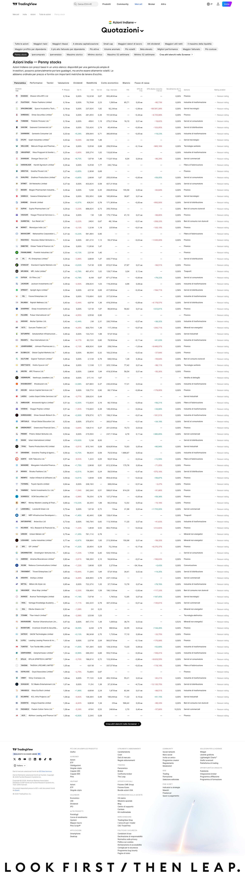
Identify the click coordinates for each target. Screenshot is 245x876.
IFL (23, 259)
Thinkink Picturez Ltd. (40, 121)
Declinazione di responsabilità (130, 836)
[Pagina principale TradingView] (25, 4)
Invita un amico (169, 757)
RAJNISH (24, 302)
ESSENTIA (24, 703)
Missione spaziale (125, 801)
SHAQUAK (25, 684)
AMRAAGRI (25, 403)
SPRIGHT (24, 290)
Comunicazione (190, 565)
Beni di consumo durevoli (194, 209)
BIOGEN (24, 190)
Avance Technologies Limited (42, 596)
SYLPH (23, 140)
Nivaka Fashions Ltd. (38, 471)
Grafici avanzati (206, 760)
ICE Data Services (45, 771)
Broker (151, 4)
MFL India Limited (38, 271)
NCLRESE (24, 528)
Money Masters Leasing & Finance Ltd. (43, 503)
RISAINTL (24, 340)
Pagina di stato (124, 853)
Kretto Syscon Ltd (40, 365)
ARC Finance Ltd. (36, 371)
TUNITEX (24, 647)
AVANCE (24, 596)
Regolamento (168, 763)
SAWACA (24, 196)
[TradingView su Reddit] (50, 759)
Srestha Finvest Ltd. (39, 171)
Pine (72, 777)
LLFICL (23, 640)
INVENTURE (25, 628)
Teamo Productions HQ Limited (41, 446)
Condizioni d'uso (124, 833)
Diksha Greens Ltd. (36, 609)
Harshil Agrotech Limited (44, 165)
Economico (74, 798)
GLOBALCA (25, 352)
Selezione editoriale (171, 779)
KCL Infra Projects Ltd (40, 697)
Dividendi (74, 804)
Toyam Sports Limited (40, 484)
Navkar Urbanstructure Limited (45, 621)
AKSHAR (24, 321)
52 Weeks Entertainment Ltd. (43, 684)
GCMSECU (25, 496)
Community (123, 4)
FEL (23, 296)
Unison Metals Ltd (36, 534)
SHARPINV (25, 309)
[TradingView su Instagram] (30, 759)
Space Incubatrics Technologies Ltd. (46, 108)
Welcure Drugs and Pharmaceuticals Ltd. (44, 146)
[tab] (21, 44)
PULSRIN (24, 315)
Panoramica (122, 768)
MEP (23, 515)
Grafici (73, 752)
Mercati (138, 4)
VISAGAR (24, 215)
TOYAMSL (24, 484)
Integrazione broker (208, 774)
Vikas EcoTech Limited (40, 690)
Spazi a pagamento (171, 796)
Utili (71, 801)
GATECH (24, 634)
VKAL (23, 603)
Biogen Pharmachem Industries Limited (43, 190)
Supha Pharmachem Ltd (39, 209)
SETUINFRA (25, 334)
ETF (71, 762)
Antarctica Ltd (40, 521)
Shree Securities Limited (42, 115)
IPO (71, 806)
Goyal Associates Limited (42, 672)
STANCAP (24, 265)
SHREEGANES (26, 415)
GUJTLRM (24, 359)
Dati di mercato (124, 757)
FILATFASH (25, 102)
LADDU (23, 396)
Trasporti (187, 271)
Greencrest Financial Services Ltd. (45, 428)
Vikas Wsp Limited (39, 590)
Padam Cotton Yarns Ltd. (42, 709)
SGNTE (23, 459)
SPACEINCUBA (26, 108)
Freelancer (167, 793)
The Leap (122, 777)
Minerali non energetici (193, 327)
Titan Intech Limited (38, 615)
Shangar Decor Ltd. (39, 158)
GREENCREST (26, 428)
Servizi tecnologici (191, 108)
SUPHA (23, 209)
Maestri (166, 790)
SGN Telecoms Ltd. (37, 459)
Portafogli (74, 814)
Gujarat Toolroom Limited (41, 359)
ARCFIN (24, 371)
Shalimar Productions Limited (43, 177)
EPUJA (23, 659)
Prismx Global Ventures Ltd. (40, 434)
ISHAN (23, 440)
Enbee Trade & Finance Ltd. (42, 246)
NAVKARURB (26, 622)
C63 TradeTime (124, 826)
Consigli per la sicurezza (128, 848)
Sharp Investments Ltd (41, 309)
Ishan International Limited (40, 440)
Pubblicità (204, 771)
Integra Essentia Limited (41, 703)
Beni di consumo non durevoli (196, 221)
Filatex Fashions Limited (42, 102)
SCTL (23, 327)
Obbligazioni (75, 765)
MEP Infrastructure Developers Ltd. (43, 515)
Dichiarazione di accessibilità (130, 845)
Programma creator (171, 760)
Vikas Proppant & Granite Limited (44, 152)
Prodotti (106, 4)
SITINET (24, 184)
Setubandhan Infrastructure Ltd (45, 334)
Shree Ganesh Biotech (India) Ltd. (45, 415)
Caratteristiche (124, 752)
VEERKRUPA (25, 377)
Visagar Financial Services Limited (43, 215)
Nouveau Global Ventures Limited (44, 240)
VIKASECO (25, 690)
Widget (203, 752)
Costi (120, 755)
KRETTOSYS (25, 365)
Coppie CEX (75, 771)
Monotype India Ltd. (37, 227)
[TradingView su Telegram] (40, 759)
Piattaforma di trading (209, 763)
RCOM (23, 565)
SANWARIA (25, 133)
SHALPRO (24, 177)
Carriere (121, 809)
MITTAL (24, 584)
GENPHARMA (26, 653)
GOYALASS (25, 672)
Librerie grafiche (207, 755)
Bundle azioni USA (125, 790)
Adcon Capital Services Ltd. (40, 390)
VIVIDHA (24, 409)
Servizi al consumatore (193, 121)
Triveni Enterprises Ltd (42, 571)
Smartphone (75, 833)
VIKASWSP (25, 590)
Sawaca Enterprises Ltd (40, 196)
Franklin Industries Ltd (43, 252)
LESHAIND (25, 540)
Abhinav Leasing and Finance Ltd (42, 715)
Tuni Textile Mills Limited (40, 647)
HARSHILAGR (26, 165)
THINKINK (24, 121)
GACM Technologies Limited (41, 634)
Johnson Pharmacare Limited (46, 346)
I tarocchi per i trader (126, 823)
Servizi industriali (191, 334)
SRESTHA (24, 171)
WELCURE (24, 146)
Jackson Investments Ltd (41, 284)
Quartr (17, 790)
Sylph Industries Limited (39, 140)
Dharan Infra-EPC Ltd (39, 96)
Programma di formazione (211, 779)
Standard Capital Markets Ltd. (43, 265)
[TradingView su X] (14, 759)
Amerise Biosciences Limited (42, 559)
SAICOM (24, 127)
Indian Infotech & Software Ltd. (43, 478)
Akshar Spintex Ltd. (38, 321)
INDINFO (24, 478)
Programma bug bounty (128, 850)
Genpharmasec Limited (43, 653)
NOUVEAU (25, 240)
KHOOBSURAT (26, 384)
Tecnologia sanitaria (192, 146)
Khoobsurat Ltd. (41, 384)
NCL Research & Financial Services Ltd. (43, 528)
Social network (169, 752)
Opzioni (73, 820)
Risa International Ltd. (39, 340)
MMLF (23, 503)
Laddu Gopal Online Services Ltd (42, 396)
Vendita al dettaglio (192, 377)
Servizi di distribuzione (193, 127)
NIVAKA (24, 471)
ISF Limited (33, 546)
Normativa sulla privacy (127, 839)
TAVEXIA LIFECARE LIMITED (41, 665)
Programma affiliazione (209, 777)
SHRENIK (24, 202)
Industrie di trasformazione (195, 102)
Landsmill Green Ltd (40, 509)
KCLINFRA (25, 697)
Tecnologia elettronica (193, 615)
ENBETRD (24, 246)
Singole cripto (76, 768)
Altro (163, 4)
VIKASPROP (25, 152)
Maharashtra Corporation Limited (45, 234)
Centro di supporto (125, 806)
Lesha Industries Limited (41, 540)
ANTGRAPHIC (26, 521)
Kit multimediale (124, 812)
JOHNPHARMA (26, 346)
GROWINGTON (26, 553)
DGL (23, 609)
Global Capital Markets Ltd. (43, 352)
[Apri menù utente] (218, 4)
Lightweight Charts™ (208, 757)
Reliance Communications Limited (43, 565)
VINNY (23, 678)
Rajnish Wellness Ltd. (39, 302)
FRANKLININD (26, 252)
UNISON (24, 534)
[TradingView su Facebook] (19, 759)
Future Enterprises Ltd (38, 296)
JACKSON (24, 284)
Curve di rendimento (78, 817)
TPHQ (23, 446)
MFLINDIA (24, 271)
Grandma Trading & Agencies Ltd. (44, 453)
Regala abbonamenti (126, 760)
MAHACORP (25, 234)
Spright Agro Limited (38, 290)
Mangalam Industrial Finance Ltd (44, 465)
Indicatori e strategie (171, 787)
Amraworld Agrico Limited (42, 402)
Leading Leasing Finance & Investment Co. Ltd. (43, 640)
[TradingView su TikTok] (45, 759)
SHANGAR (25, 158)
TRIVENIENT (25, 571)
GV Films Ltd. (34, 277)
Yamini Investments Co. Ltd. (42, 490)
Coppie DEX (75, 774)
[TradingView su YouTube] (25, 759)
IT (211, 4)
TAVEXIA (24, 665)
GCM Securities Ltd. (39, 496)
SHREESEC (25, 115)
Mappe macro (76, 823)
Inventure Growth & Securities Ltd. (45, 628)
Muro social (167, 755)
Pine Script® (75, 826)
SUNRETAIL (25, 221)
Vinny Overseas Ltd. (37, 678)
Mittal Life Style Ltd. (37, 584)
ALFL (23, 715)
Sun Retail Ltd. (38, 221)
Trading (166, 774)
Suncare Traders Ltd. (37, 327)
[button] (113, 4)
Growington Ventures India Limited (45, 553)
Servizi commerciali (192, 158)
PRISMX (24, 434)
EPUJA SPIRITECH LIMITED (40, 659)
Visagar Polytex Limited (40, 409)
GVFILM (24, 277)
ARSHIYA (24, 578)
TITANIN (24, 615)
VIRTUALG (25, 421)
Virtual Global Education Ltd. (43, 421)
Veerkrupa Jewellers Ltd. (43, 377)
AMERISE (24, 559)
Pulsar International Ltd (39, 315)
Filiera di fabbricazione (193, 165)
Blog (119, 804)
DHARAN (24, 96)
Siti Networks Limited (38, 183)
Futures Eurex (123, 787)
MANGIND (24, 465)
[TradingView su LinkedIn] (35, 759)
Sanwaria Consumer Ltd (42, 133)
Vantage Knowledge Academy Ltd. (43, 603)
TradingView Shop (125, 820)
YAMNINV (24, 490)
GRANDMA (25, 453)
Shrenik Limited (36, 202)
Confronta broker (125, 774)
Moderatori (167, 766)
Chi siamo (122, 798)
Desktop (73, 836)
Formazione (167, 777)
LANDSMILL (25, 509)
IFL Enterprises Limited (38, 259)
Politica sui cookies (125, 842)
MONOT (24, 227)
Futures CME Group (126, 784)
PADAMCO (25, 709)
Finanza (187, 96)
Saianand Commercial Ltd (40, 127)
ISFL (23, 546)
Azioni (72, 760)
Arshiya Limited (36, 578)
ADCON (24, 390)
